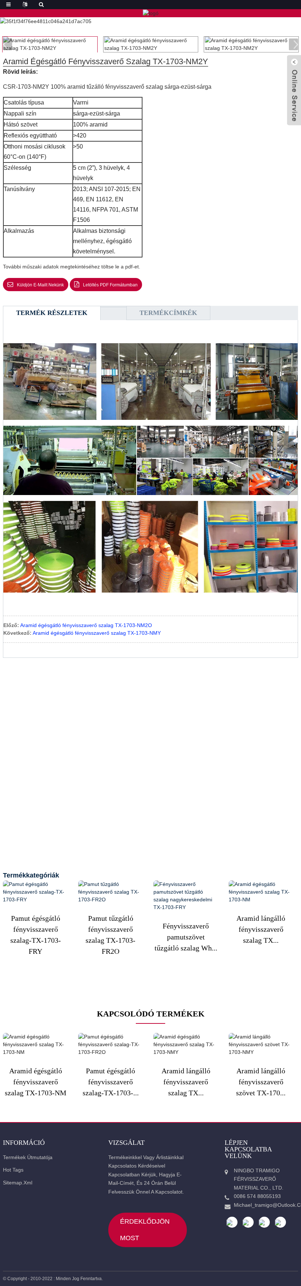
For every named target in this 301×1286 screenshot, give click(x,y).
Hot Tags (13, 1170)
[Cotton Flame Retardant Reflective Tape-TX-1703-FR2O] (110, 1044)
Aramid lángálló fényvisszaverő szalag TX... (260, 929)
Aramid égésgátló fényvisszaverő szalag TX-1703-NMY (97, 633)
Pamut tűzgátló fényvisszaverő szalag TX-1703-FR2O (110, 934)
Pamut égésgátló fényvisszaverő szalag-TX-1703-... (111, 1082)
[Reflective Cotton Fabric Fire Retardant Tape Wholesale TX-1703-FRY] (185, 895)
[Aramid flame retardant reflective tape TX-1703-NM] (35, 1044)
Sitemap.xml (17, 1183)
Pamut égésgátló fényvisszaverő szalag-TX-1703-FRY (35, 934)
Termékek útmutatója (27, 1157)
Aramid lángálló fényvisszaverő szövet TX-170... (261, 1082)
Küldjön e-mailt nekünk (40, 284)
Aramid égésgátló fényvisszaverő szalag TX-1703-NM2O (86, 625)
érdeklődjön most (145, 1230)
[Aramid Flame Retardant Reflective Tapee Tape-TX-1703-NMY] (185, 1044)
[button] (293, 44)
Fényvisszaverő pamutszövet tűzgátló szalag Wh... (186, 937)
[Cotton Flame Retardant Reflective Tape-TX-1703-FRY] (35, 892)
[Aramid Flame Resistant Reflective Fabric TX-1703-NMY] (261, 1044)
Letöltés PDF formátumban (110, 284)
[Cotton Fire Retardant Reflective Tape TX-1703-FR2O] (110, 892)
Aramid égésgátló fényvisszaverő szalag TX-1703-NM (35, 1082)
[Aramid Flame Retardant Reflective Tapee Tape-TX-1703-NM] (261, 892)
